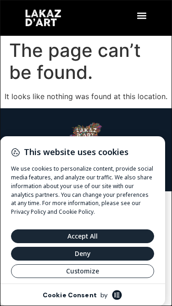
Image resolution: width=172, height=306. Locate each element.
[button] (141, 15)
